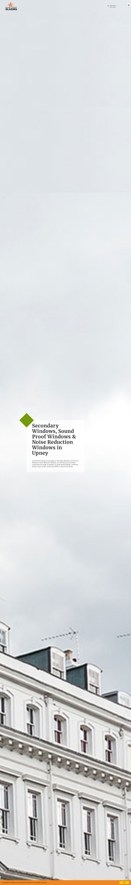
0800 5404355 (113, 5)
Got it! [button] (124, 882)
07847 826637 (113, 7)
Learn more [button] (44, 882)
